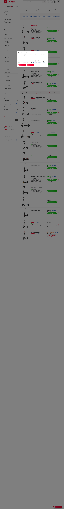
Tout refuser (30, 64)
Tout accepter (22, 64)
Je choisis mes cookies (41, 64)
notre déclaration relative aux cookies (39, 62)
